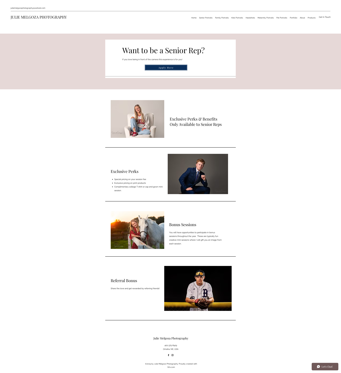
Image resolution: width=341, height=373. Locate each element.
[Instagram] (172, 355)
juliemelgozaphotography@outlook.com (28, 8)
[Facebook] (168, 355)
